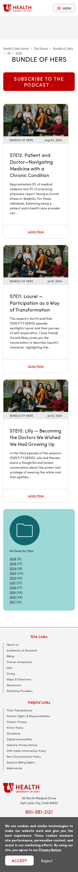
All (8, 53)
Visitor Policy (15, 727)
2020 (13, 587)
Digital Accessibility (19, 739)
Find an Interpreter (19, 662)
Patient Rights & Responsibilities (28, 716)
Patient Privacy (17, 722)
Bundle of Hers (63, 48)
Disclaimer (14, 733)
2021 (13, 583)
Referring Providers (20, 691)
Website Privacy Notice (22, 745)
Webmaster (14, 768)
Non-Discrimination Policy (24, 756)
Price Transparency (19, 710)
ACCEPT (19, 860)
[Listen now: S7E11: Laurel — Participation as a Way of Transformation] (35, 261)
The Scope (41, 48)
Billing (10, 656)
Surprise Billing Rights (21, 762)
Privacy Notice (50, 849)
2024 (18, 53)
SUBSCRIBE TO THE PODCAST (39, 81)
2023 (13, 573)
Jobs (9, 668)
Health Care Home (16, 48)
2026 (13, 559)
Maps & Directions (19, 679)
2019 (13, 592)
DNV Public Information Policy (26, 751)
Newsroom (14, 685)
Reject (47, 860)
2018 (13, 597)
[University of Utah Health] (17, 8)
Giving (11, 673)
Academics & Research (22, 650)
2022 (13, 578)
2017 (13, 602)
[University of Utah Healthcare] (39, 787)
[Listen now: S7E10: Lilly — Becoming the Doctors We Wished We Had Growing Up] (35, 395)
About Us (13, 644)
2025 (13, 563)
